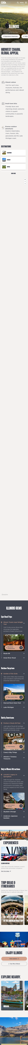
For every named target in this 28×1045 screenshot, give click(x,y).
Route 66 (6, 653)
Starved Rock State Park (12, 703)
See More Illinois (15, 964)
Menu (22, 3)
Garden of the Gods (10, 674)
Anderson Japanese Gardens (10, 817)
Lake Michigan (8, 707)
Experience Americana (11, 36)
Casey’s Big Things (10, 752)
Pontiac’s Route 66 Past (11, 723)
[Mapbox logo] (5, 594)
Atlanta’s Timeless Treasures (10, 758)
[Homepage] (3, 3)
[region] (14, 387)
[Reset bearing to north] (25, 184)
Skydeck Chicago (9, 812)
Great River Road (9, 658)
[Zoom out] (25, 182)
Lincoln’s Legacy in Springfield (10, 776)
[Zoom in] (25, 180)
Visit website (13, 958)
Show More (13, 173)
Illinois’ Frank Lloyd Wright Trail (13, 623)
